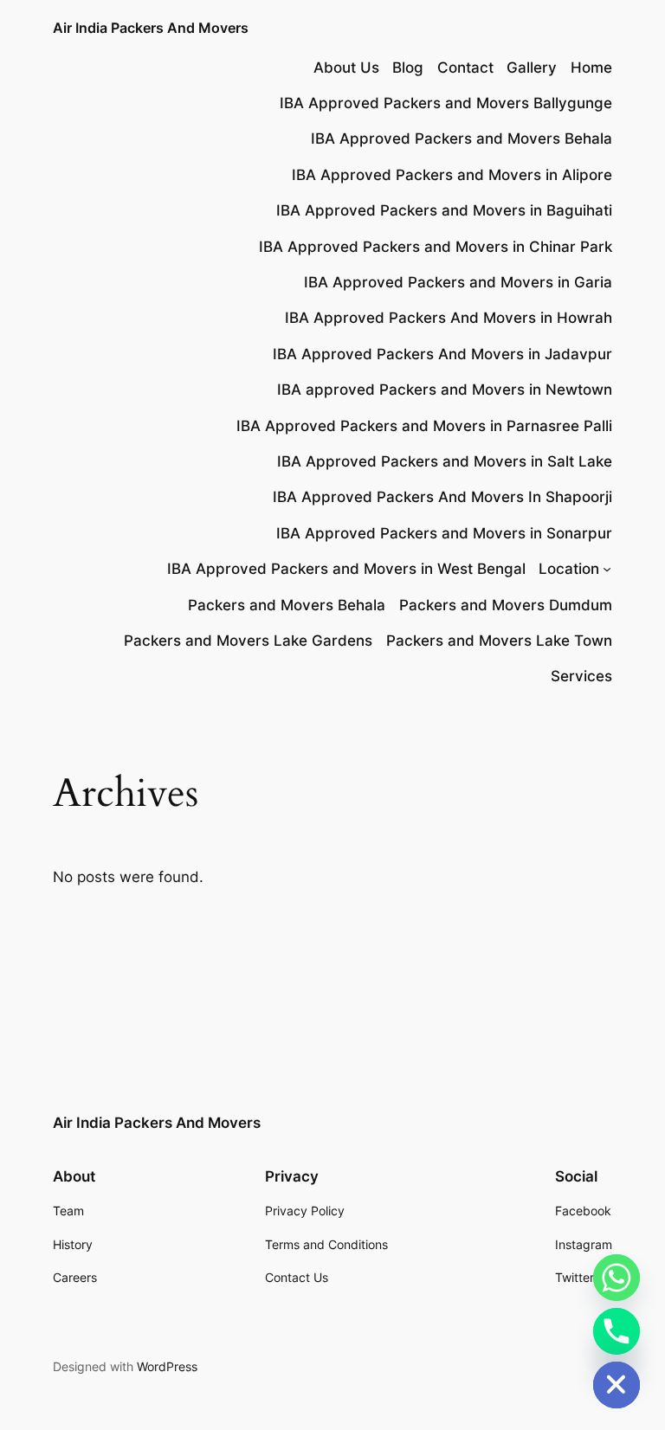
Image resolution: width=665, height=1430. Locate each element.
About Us (346, 67)
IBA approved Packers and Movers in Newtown (444, 389)
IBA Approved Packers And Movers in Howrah (448, 317)
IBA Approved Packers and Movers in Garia (458, 282)
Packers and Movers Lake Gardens (248, 640)
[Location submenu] (607, 568)
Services (581, 676)
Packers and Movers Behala (286, 605)
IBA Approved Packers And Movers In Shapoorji (442, 497)
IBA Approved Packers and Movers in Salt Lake (444, 461)
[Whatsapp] (616, 1277)
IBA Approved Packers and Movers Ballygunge (446, 103)
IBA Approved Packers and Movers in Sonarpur (444, 533)
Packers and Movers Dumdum (505, 605)
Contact (465, 67)
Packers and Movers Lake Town (499, 640)
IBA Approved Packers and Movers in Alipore (452, 175)
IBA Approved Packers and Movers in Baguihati (444, 210)
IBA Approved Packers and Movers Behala (461, 138)
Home (591, 67)
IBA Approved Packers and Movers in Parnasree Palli (424, 426)
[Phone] (616, 1331)
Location (569, 568)
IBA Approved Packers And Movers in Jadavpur (442, 354)
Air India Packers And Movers (151, 27)
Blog (407, 67)
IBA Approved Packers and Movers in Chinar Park (435, 246)
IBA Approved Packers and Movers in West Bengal (346, 568)
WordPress (167, 1366)
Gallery (532, 67)
